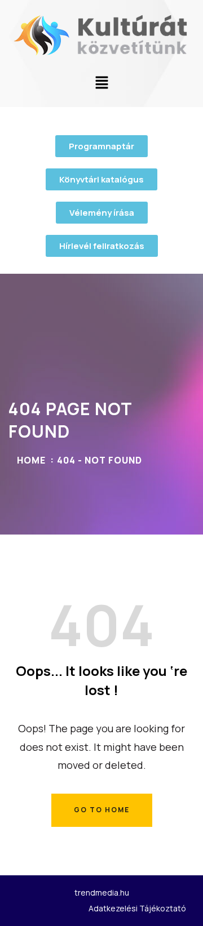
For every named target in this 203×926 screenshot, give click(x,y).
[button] (101, 83)
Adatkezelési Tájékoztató (137, 908)
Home (31, 460)
